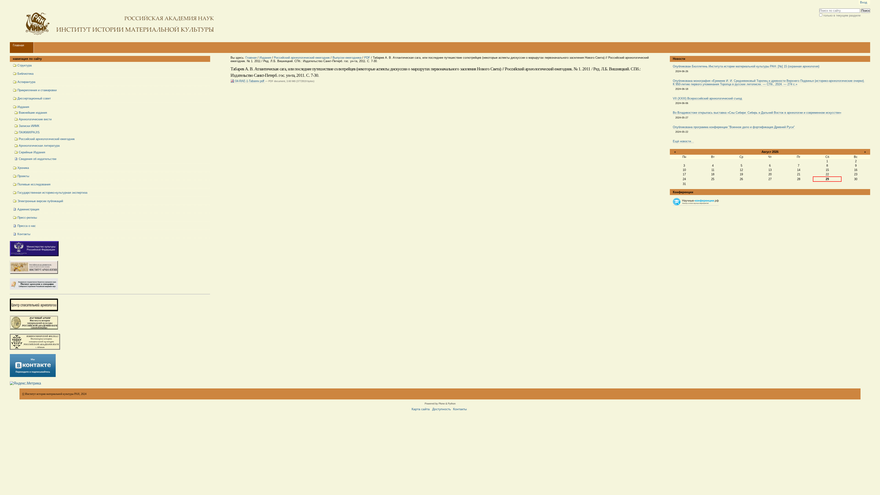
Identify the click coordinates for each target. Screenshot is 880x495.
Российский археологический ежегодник (302, 57)
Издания (265, 57)
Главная (18, 45)
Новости (679, 58)
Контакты (460, 409)
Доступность (441, 409)
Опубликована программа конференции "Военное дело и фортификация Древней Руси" (734, 127)
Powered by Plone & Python (440, 403)
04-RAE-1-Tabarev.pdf (249, 81)
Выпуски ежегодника (347, 57)
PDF (367, 57)
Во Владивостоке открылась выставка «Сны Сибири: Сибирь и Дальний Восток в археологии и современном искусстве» (757, 112)
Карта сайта (421, 409)
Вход (863, 2)
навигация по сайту (27, 58)
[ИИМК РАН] (113, 21)
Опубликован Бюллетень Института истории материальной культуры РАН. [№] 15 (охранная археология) (746, 66)
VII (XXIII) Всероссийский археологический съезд (707, 98)
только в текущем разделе (842, 15)
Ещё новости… (683, 141)
